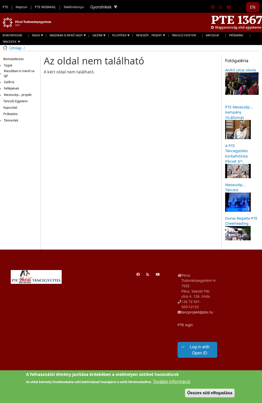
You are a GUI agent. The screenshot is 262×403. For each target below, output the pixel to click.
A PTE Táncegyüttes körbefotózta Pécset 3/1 (236, 153)
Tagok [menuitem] (34, 36)
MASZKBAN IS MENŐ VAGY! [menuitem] (65, 36)
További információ (171, 381)
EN (252, 7)
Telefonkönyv (73, 7)
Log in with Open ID (200, 350)
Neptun (21, 7)
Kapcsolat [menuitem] (212, 35)
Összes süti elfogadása (209, 393)
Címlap (15, 47)
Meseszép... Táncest (235, 187)
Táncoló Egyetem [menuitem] (184, 35)
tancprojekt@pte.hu (197, 312)
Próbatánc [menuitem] (236, 35)
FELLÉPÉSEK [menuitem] (118, 36)
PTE (5, 7)
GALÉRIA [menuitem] (96, 36)
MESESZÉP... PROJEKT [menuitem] (148, 36)
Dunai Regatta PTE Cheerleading (241, 221)
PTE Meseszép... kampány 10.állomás (239, 112)
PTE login (185, 324)
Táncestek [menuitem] (8, 42)
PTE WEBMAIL (45, 7)
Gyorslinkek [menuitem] (99, 8)
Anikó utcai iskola (240, 69)
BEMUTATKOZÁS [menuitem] (12, 35)
